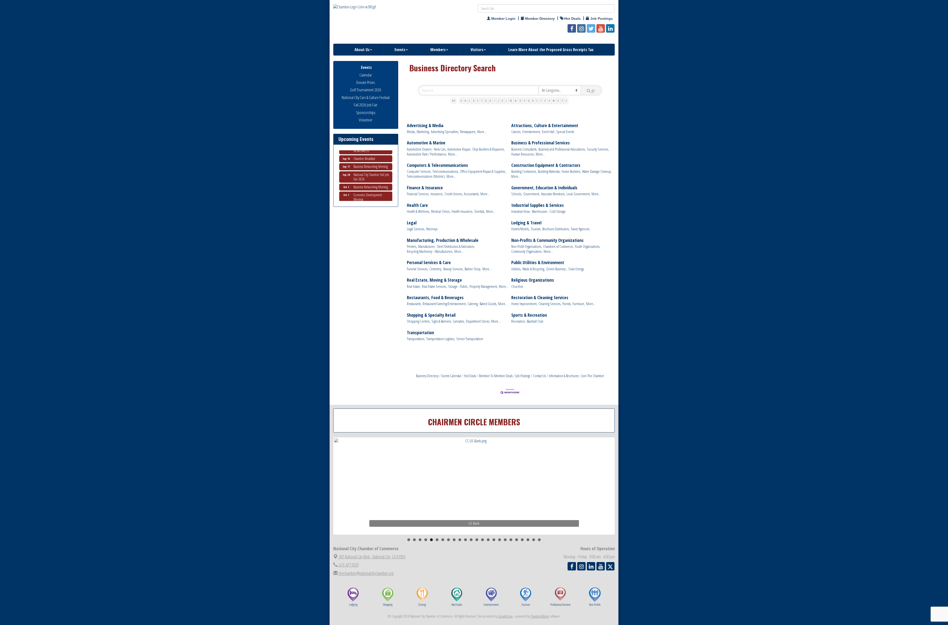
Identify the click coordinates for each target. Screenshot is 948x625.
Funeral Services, (417, 269)
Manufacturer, (426, 246)
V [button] (549, 100)
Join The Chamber (593, 375)
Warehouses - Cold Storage (549, 211)
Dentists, (479, 211)
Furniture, (579, 303)
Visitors (477, 49)
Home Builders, (571, 171)
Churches (517, 286)
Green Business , (556, 269)
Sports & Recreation (529, 315)
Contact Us (539, 375)
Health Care (417, 205)
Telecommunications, (446, 171)
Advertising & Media (425, 125)
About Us (362, 49)
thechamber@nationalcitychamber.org (366, 573)
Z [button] (566, 100)
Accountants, (471, 194)
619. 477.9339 (348, 565)
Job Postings (522, 375)
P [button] (524, 100)
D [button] (473, 100)
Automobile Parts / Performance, (427, 154)
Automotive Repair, (459, 149)
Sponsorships (365, 112)
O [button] (520, 100)
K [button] (502, 100)
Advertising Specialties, (445, 131)
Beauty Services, (453, 269)
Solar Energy (576, 269)
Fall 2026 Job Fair (365, 105)
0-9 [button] (453, 100)
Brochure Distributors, (556, 229)
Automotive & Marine (426, 143)
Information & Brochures (564, 375)
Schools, (516, 194)
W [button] (554, 100)
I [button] (494, 100)
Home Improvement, (524, 303)
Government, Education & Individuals (544, 188)
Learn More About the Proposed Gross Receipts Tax (550, 49)
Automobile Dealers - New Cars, (426, 149)
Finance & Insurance (425, 188)
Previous (327, 495)
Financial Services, (418, 194)
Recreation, (518, 321)
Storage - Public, (458, 286)
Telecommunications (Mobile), (426, 176)
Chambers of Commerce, (558, 246)
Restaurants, (414, 303)
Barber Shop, (473, 269)
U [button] (545, 100)
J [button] (498, 100)
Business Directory (427, 375)
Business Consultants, (524, 149)
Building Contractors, (524, 171)
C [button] (469, 100)
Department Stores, (478, 321)
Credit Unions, (454, 194)
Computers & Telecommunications (437, 165)
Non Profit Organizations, (526, 246)
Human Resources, (522, 154)
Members (438, 49)
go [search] (593, 90)
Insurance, (437, 194)
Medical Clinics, (440, 211)
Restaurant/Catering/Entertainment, (444, 303)
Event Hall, (548, 131)
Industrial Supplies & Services (537, 205)
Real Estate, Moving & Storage (434, 280)
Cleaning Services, (549, 303)
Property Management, (484, 286)
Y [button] (562, 100)
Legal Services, (416, 229)
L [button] (506, 100)
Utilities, (516, 269)
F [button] (481, 100)
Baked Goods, (488, 303)
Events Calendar (451, 375)
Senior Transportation (469, 338)
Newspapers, (468, 131)
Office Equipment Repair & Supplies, (483, 171)
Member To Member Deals (496, 375)
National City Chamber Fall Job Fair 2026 (371, 165)
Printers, (412, 246)
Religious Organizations (532, 280)
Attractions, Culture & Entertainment (544, 125)
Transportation (420, 332)
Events (400, 49)
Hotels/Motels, (520, 229)
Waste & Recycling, (533, 269)
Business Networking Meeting (371, 154)
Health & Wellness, (418, 211)
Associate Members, (553, 194)
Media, (411, 131)
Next (623, 495)
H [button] (490, 100)
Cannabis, (459, 321)
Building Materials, (549, 171)
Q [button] (528, 100)
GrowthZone (505, 616)
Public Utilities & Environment (537, 262)
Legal (411, 223)
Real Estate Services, (434, 286)
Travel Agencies (580, 229)
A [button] (461, 100)
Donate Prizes (365, 82)
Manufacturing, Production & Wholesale (442, 240)
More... (481, 131)
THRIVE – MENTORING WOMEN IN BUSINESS (372, 197)
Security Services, (598, 149)
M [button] (511, 100)
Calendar (365, 75)
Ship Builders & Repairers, (488, 149)
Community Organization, (526, 251)
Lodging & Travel (526, 223)
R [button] (532, 100)
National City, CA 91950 (372, 557)
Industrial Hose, (521, 211)
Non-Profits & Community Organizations (547, 240)
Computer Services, (419, 171)
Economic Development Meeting (368, 185)
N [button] (515, 100)
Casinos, (516, 131)
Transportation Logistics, (440, 338)
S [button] (536, 100)
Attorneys (431, 229)
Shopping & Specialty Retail (431, 315)
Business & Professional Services (540, 143)
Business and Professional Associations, (562, 149)
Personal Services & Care (429, 262)
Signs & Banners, (442, 321)
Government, (531, 194)
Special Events (565, 131)
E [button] (477, 100)
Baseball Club (535, 321)
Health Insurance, (462, 211)
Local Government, (578, 194)
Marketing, (423, 131)
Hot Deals (470, 375)
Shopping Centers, (418, 321)
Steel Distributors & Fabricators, (456, 246)
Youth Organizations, (587, 246)
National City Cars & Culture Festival (366, 97)
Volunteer (366, 120)
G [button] (486, 100)
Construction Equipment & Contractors (545, 165)
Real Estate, (414, 286)
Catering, (473, 303)
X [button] (558, 100)
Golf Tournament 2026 (365, 90)
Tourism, (536, 229)
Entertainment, (531, 131)
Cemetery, (435, 269)
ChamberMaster (540, 616)
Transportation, (416, 338)
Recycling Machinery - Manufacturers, (430, 251)
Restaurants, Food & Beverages (435, 297)
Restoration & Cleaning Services (539, 297)
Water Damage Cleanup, (597, 171)
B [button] (465, 100)
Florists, (566, 303)
